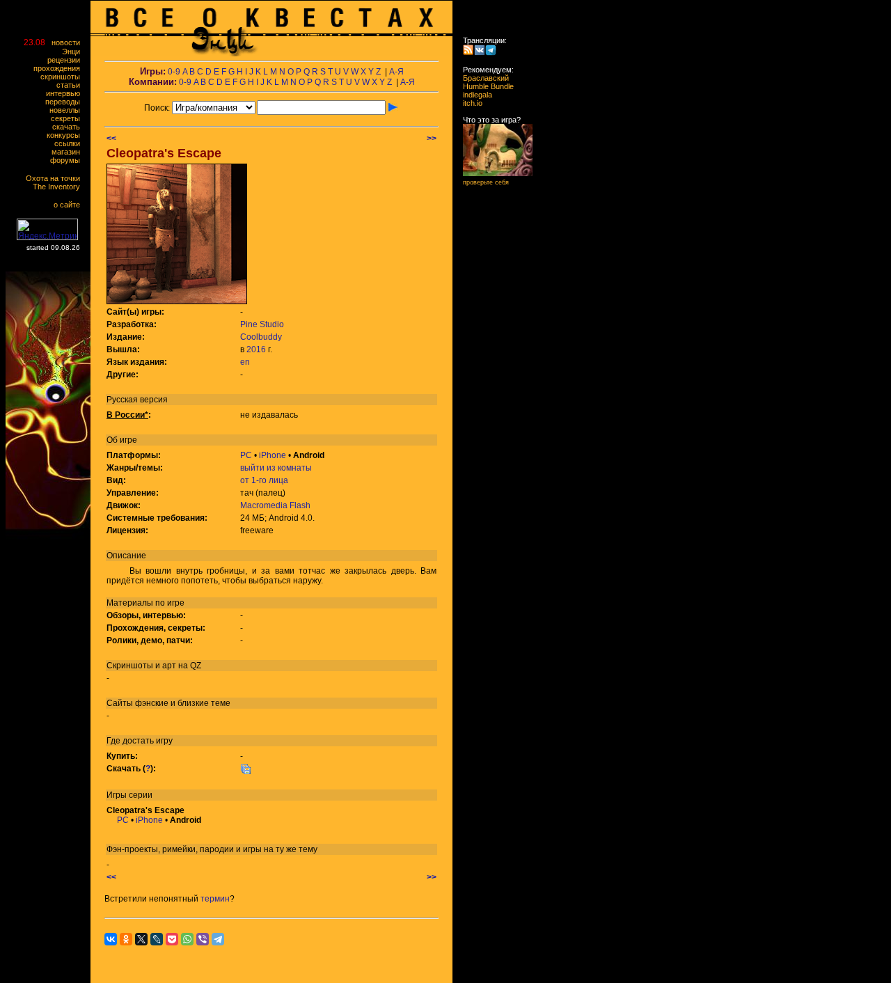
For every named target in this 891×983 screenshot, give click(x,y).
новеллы (67, 110)
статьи (71, 85)
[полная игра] (245, 772)
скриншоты (63, 76)
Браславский (481, 78)
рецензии (66, 60)
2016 (256, 349)
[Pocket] (172, 939)
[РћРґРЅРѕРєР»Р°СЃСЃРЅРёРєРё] (126, 939)
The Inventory (59, 186)
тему (308, 849)
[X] (141, 939)
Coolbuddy (261, 337)
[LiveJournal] (156, 939)
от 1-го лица (264, 480)
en (245, 362)
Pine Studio (262, 324)
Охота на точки (56, 178)
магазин (68, 152)
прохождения (59, 68)
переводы (65, 101)
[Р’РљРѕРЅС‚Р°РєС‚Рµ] (110, 939)
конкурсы (66, 135)
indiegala (473, 95)
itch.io (468, 103)
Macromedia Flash (275, 505)
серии (140, 795)
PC (246, 455)
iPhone (272, 455)
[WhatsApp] (187, 939)
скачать (69, 127)
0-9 (174, 72)
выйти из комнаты (276, 468)
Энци (74, 51)
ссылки (70, 143)
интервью (66, 93)
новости (68, 42)
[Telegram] (218, 939)
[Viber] (202, 939)
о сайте (69, 204)
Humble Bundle (484, 86)
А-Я (396, 72)
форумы (68, 160)
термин (215, 899)
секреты (68, 118)
